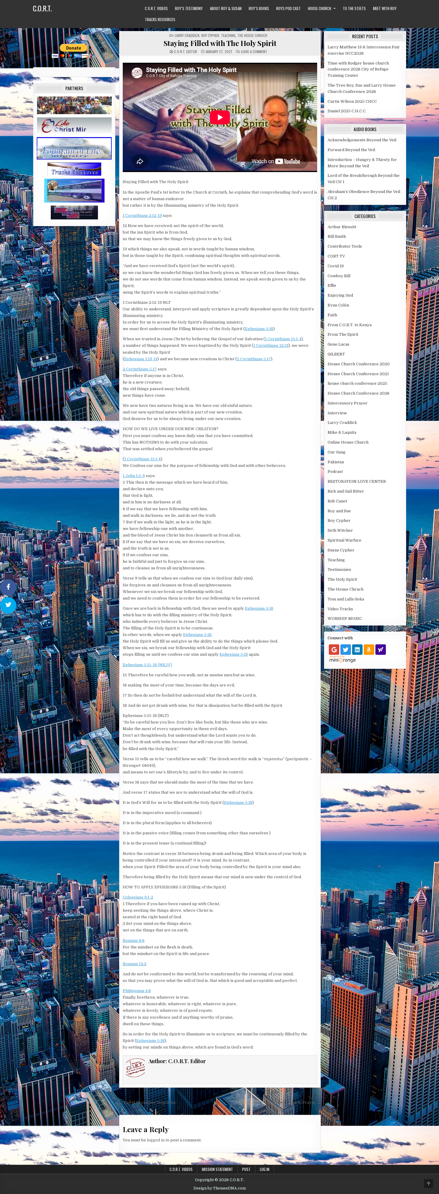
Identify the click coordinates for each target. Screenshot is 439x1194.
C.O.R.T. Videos (156, 8)
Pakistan (336, 462)
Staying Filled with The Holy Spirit (220, 43)
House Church (319, 8)
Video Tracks (340, 609)
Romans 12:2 (134, 964)
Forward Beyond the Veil (351, 150)
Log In (264, 1169)
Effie (332, 285)
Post (246, 1169)
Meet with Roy (385, 8)
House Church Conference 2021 (358, 374)
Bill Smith (337, 236)
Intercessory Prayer (348, 403)
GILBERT (336, 354)
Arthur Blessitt (342, 227)
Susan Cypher (341, 550)
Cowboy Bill (339, 276)
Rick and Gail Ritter (346, 491)
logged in (156, 1140)
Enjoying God (340, 295)
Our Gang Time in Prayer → (294, 1102)
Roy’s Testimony (189, 8)
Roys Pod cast (288, 8)
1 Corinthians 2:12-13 (142, 215)
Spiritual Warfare (344, 540)
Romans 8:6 (134, 940)
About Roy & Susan (226, 8)
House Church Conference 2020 (359, 364)
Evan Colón (338, 305)
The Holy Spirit (342, 579)
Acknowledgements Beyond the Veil (362, 140)
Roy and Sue (339, 511)
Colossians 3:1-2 (138, 897)
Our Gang (337, 452)
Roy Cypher (210, 35)
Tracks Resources (160, 19)
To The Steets (354, 8)
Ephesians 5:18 (259, 329)
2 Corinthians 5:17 (254, 359)
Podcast (335, 471)
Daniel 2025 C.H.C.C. (347, 111)
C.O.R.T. (42, 8)
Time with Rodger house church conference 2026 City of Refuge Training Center (358, 69)
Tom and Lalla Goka (346, 599)
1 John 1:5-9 (134, 475)
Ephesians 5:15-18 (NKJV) (147, 665)
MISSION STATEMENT (217, 1169)
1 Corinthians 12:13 (270, 345)
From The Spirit (343, 334)
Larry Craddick (187, 35)
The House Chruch (252, 35)
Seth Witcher (340, 530)
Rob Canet (337, 501)
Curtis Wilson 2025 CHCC (352, 101)
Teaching (228, 35)
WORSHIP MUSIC (345, 618)
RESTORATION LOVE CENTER (357, 481)
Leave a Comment (254, 51)
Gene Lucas (338, 344)
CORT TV (336, 256)
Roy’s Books (259, 8)
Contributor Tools (345, 246)
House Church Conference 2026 (358, 393)
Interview (337, 413)
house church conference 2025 (357, 383)
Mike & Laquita (342, 432)
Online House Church (348, 442)
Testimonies (339, 569)
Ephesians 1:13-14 (140, 359)
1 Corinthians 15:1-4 (283, 339)
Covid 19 (336, 266)
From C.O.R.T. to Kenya (350, 325)
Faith (332, 315)
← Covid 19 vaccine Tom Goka (147, 1102)
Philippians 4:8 (137, 990)
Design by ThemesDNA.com (220, 1188)
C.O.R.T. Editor (185, 51)
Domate (73, 35)
